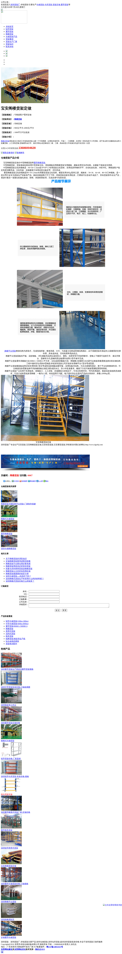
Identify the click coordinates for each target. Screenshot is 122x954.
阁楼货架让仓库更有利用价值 (18, 571)
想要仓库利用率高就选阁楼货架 (19, 569)
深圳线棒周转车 (7, 919)
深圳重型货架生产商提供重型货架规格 (17, 669)
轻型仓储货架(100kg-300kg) (17, 621)
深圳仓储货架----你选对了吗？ (18, 576)
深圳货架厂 (15, 5)
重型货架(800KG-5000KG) (17, 626)
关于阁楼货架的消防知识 (16, 559)
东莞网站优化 (20, 949)
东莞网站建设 (6, 949)
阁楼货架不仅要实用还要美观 (18, 564)
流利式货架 (10, 634)
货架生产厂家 (11, 42)
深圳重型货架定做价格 (10, 723)
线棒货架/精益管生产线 (15, 639)
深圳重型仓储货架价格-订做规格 (14, 884)
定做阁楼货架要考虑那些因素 (18, 561)
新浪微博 (24, 481)
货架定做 (56, 5)
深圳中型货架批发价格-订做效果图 (15, 687)
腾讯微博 (33, 481)
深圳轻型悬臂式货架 (9, 848)
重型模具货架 (6, 830)
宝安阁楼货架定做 (8, 866)
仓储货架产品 (11, 37)
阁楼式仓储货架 (7, 741)
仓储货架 (40, 5)
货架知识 (9, 44)
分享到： (8, 481)
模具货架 (9, 636)
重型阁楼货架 (39, 163)
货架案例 (9, 39)
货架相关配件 (11, 644)
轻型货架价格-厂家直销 (11, 759)
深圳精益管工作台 (8, 705)
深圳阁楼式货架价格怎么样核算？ (20, 581)
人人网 (40, 481)
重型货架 (64, 5)
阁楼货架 (9, 34)
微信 (47, 481)
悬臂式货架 (10, 631)
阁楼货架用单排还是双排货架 (18, 566)
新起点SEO (40, 949)
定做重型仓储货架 (8, 937)
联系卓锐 (9, 47)
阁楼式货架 (5, 141)
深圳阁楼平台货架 (8, 902)
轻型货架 (9, 29)
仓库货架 (48, 5)
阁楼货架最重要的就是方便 (17, 574)
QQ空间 (16, 481)
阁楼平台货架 (10, 351)
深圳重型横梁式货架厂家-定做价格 (15, 812)
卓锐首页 (9, 27)
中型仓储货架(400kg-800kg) (17, 624)
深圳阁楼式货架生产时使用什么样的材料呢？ (25, 579)
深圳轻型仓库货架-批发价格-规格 (15, 776)
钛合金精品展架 (12, 641)
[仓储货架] (7, 51)
